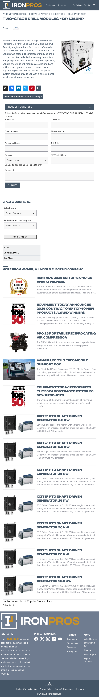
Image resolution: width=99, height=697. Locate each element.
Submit (12, 185)
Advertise (32, 689)
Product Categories (15, 14)
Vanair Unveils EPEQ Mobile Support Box (62, 363)
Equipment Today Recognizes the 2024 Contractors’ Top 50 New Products (65, 391)
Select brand (10, 208)
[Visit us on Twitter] (42, 639)
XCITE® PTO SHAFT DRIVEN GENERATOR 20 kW (59, 526)
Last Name (56, 120)
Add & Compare (20, 237)
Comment (9, 170)
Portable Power (38, 14)
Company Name (12, 143)
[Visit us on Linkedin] (54, 639)
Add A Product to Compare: (17, 220)
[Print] (5, 88)
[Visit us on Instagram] (48, 639)
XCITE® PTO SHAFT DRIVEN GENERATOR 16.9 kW (59, 579)
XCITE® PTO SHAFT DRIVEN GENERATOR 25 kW (59, 472)
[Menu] (93, 5)
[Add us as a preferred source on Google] (38, 88)
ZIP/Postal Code (58, 155)
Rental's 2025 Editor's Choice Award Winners (64, 280)
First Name (10, 120)
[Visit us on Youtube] (60, 639)
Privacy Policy (45, 689)
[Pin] (32, 88)
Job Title (55, 143)
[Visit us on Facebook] (36, 639)
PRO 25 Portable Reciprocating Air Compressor (66, 336)
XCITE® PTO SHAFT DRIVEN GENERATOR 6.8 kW (59, 418)
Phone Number (58, 131)
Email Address (12, 131)
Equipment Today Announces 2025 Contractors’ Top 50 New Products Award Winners (65, 309)
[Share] (11, 88)
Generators (58, 14)
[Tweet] (25, 88)
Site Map (80, 689)
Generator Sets (77, 14)
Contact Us (20, 689)
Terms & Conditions (64, 689)
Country (9, 155)
